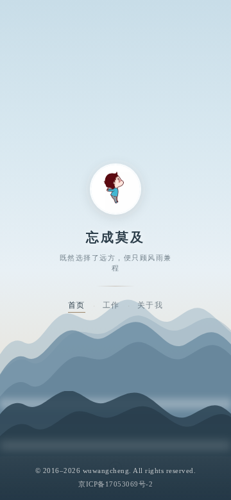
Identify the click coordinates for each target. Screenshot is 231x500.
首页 (76, 304)
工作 (111, 304)
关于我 (150, 304)
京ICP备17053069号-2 (115, 484)
